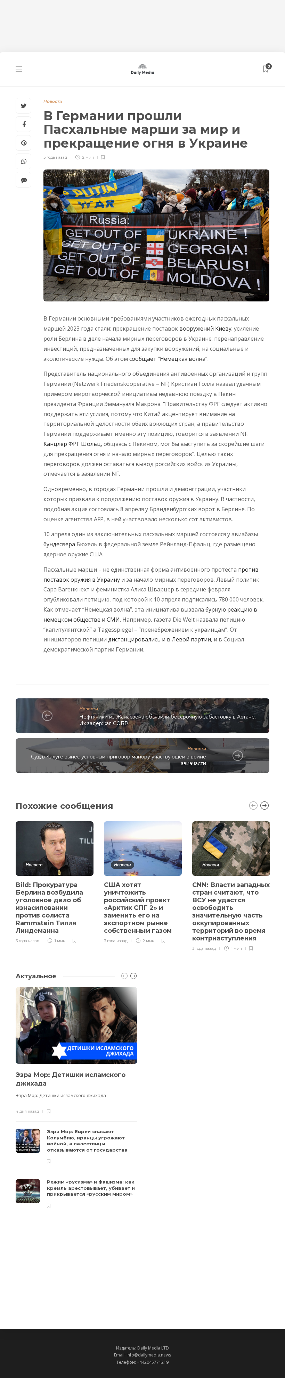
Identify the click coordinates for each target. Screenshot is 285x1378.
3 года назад (55, 157)
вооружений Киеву (205, 328)
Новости (52, 101)
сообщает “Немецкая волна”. (169, 359)
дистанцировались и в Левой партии (159, 639)
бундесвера (59, 544)
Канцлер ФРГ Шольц (72, 444)
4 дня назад (27, 1111)
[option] (54, 881)
